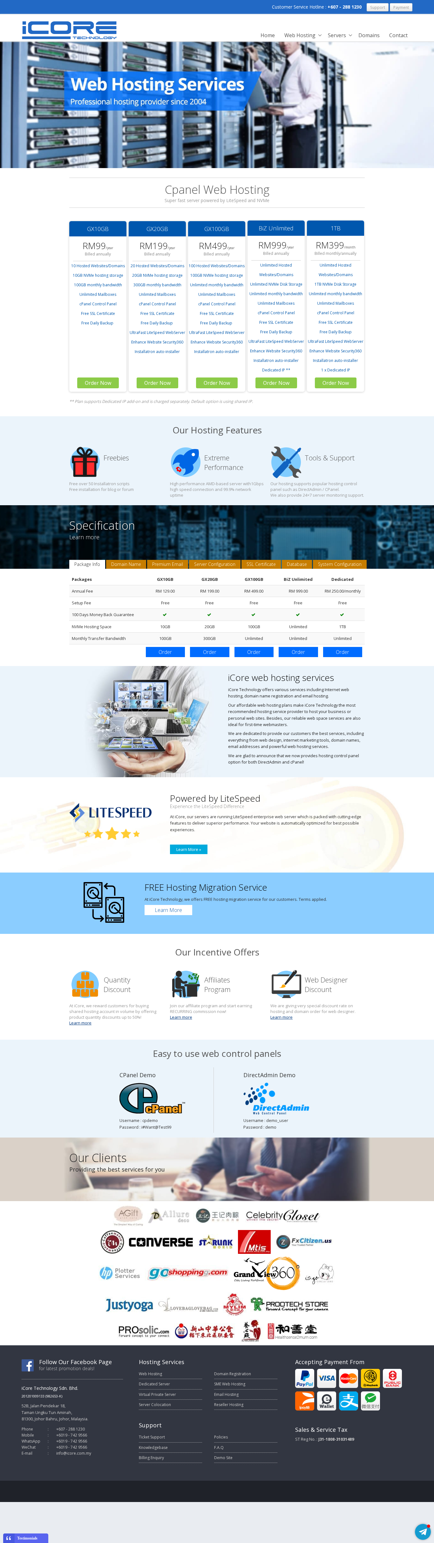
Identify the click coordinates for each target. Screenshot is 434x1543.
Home (268, 35)
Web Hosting (299, 35)
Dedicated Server (154, 1384)
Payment (401, 7)
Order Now (98, 382)
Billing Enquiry (151, 1457)
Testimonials (27, 1538)
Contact (398, 35)
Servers (337, 35)
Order (165, 652)
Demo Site (223, 1457)
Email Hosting (226, 1394)
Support (377, 7)
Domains (369, 35)
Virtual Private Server (157, 1394)
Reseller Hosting (228, 1404)
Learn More (168, 910)
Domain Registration (232, 1373)
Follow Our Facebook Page (75, 1362)
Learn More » (188, 849)
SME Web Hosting (229, 1384)
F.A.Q (219, 1447)
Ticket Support (152, 1437)
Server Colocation (155, 1404)
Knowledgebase (153, 1447)
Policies (221, 1437)
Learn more (80, 1023)
